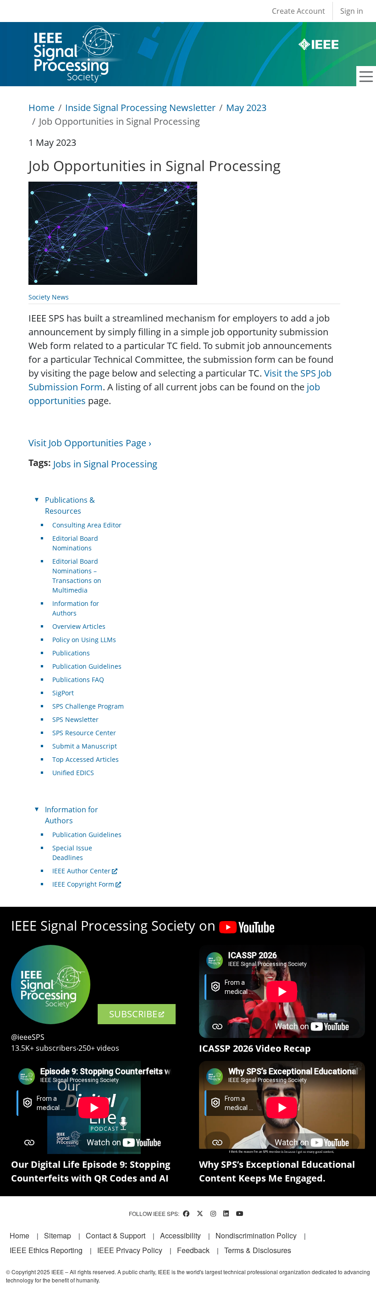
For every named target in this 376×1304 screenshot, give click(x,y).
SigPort (63, 692)
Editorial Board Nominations (75, 543)
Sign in (351, 11)
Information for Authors (75, 608)
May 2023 (246, 107)
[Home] (76, 34)
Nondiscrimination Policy (256, 1235)
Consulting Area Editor (87, 525)
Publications (71, 653)
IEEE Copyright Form (83, 884)
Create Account (298, 11)
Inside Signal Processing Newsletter (140, 107)
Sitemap (57, 1235)
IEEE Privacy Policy (129, 1250)
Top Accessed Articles (85, 759)
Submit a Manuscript (84, 746)
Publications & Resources (70, 505)
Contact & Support (115, 1235)
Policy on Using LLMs (84, 639)
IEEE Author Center (81, 870)
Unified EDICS (73, 772)
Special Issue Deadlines (72, 852)
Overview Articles (78, 626)
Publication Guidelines (87, 666)
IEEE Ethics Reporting (46, 1250)
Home (41, 107)
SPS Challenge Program (88, 706)
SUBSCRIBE (133, 1014)
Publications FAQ (78, 679)
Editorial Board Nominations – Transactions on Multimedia (76, 575)
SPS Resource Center (84, 732)
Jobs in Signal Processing (105, 464)
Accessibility (180, 1235)
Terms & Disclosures (257, 1250)
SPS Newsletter (75, 719)
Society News (48, 297)
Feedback (193, 1250)
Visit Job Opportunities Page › (89, 443)
